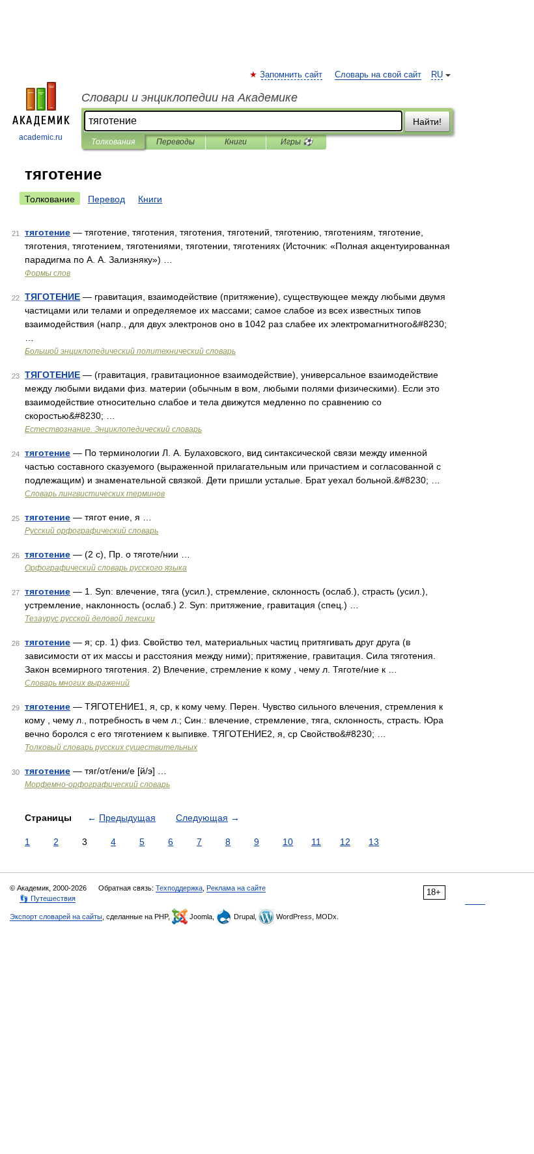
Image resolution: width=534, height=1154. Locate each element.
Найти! (427, 121)
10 (288, 842)
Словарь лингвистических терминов (95, 493)
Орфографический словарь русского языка (106, 567)
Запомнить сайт (291, 74)
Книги (236, 141)
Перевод (106, 199)
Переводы (175, 141)
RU (437, 74)
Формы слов (47, 273)
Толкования (113, 141)
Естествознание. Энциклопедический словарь (113, 429)
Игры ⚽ (297, 141)
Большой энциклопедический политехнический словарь (130, 351)
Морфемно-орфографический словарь (97, 784)
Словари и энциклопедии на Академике (189, 97)
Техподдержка (179, 888)
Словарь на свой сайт (378, 74)
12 (345, 842)
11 (316, 842)
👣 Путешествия (48, 898)
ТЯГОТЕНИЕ (52, 296)
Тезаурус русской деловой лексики (90, 618)
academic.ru (41, 137)
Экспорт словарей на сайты (56, 916)
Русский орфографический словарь (91, 530)
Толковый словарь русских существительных (111, 747)
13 (374, 842)
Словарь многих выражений (77, 683)
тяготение (47, 232)
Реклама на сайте (236, 888)
